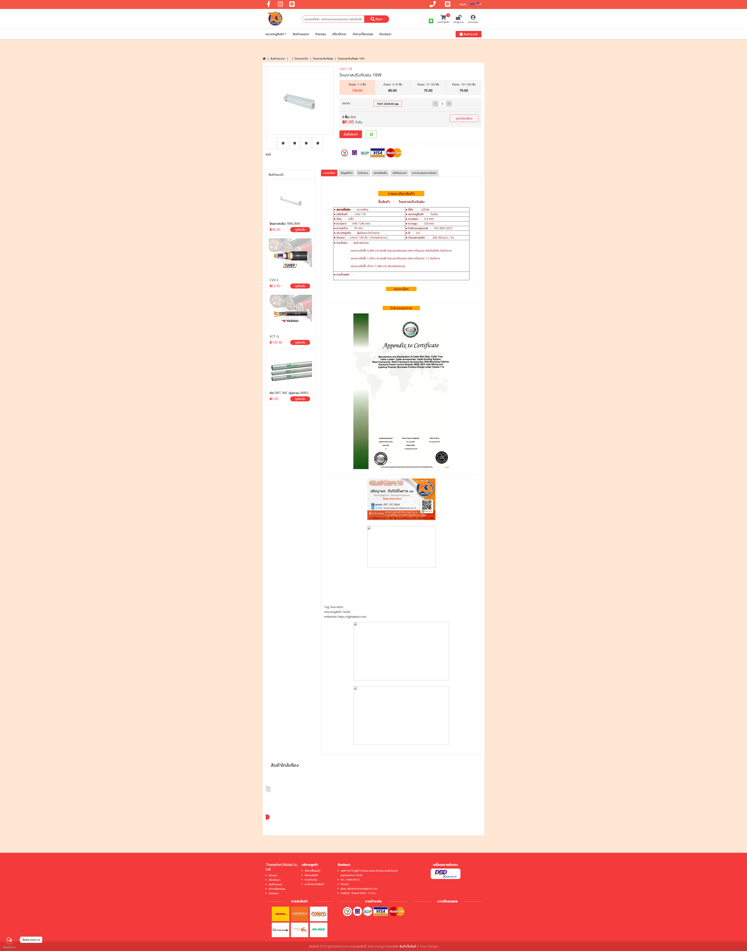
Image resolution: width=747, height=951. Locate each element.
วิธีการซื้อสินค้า (312, 870)
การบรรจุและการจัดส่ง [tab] (424, 173)
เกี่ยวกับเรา (339, 34)
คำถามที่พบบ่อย (363, 34)
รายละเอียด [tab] (329, 173)
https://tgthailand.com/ (352, 617)
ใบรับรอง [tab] (363, 173)
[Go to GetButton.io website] (9, 947)
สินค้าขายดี (470, 34)
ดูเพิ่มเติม (300, 229)
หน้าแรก (273, 875)
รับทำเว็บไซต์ (408, 946)
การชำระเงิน (311, 879)
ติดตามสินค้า (311, 875)
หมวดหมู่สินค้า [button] (275, 34)
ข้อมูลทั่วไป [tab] (346, 173)
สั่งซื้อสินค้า (351, 134)
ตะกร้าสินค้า (443, 19)
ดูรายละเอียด (464, 118)
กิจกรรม (320, 34)
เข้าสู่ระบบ (458, 22)
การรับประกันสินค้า (314, 884)
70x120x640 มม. (388, 104)
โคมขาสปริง (301, 58)
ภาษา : (463, 4)
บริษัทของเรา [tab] (400, 173)
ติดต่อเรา (385, 34)
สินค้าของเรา (301, 34)
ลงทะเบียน (473, 22)
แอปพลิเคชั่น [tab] (380, 173)
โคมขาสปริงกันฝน (323, 58)
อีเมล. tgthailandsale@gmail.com (359, 888)
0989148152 (353, 879)
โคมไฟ (346, 612)
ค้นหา (379, 19)
